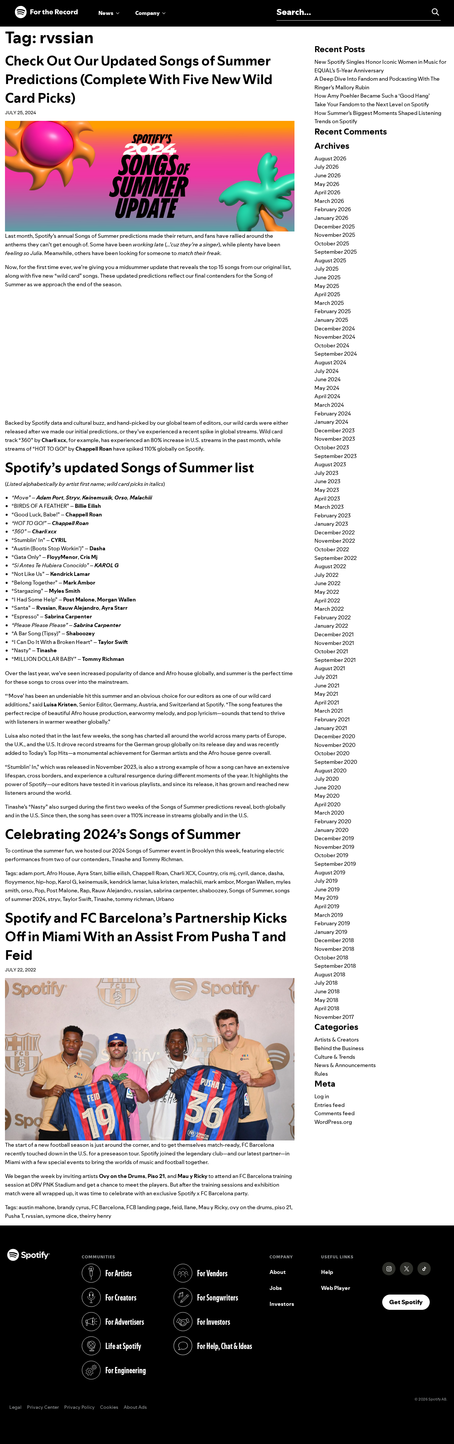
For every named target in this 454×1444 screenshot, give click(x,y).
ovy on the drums (251, 1207)
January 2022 (331, 625)
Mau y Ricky (212, 1207)
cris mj (227, 873)
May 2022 (326, 591)
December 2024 (334, 328)
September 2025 (335, 251)
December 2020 (334, 736)
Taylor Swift (76, 899)
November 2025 (334, 234)
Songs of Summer (251, 890)
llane (190, 1207)
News (105, 13)
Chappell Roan (150, 873)
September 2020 (335, 762)
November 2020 (335, 745)
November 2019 (334, 847)
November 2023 (334, 438)
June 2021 (326, 685)
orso (26, 890)
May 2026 (326, 184)
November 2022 (334, 540)
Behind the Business (339, 1048)
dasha (275, 873)
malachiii (191, 881)
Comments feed (334, 1113)
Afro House (61, 873)
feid (177, 1207)
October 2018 (331, 957)
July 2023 (326, 473)
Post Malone (62, 890)
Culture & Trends (334, 1056)
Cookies (109, 1407)
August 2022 (330, 566)
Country (207, 873)
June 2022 (327, 583)
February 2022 (332, 617)
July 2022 (326, 575)
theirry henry (95, 1215)
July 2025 (326, 268)
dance (258, 873)
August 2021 (329, 668)
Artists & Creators (336, 1039)
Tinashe (103, 899)
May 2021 (326, 693)
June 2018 (327, 991)
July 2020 (326, 778)
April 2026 (327, 192)
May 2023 (326, 490)
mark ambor (219, 881)
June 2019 (327, 889)
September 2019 (335, 863)
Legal (15, 1407)
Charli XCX (182, 873)
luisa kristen (163, 881)
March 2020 (329, 812)
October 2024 (331, 345)
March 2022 (329, 608)
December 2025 (334, 226)
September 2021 (335, 660)
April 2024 (327, 396)
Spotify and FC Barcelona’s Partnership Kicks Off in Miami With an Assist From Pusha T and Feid (146, 936)
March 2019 (328, 915)
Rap (84, 890)
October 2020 (332, 753)
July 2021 (325, 676)
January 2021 (330, 728)
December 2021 (334, 634)
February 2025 (332, 311)
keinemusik (93, 881)
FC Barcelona (107, 1207)
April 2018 (326, 1008)
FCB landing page (148, 1207)
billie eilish (117, 873)
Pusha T (14, 1215)
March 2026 (329, 201)
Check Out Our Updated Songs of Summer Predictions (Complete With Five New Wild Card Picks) (139, 79)
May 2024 (326, 388)
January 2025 (331, 319)
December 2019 (334, 838)
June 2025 (327, 277)
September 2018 (335, 965)
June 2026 (327, 175)
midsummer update (143, 267)
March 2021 (328, 710)
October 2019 (331, 855)
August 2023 (330, 464)
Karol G (67, 881)
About (278, 1272)
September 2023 (335, 456)
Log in (321, 1096)
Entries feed (329, 1105)
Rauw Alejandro (111, 890)
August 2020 (330, 770)
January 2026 (331, 218)
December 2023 (334, 430)
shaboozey (213, 890)
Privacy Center (43, 1407)
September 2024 (335, 353)
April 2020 (327, 804)
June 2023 (327, 481)
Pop (39, 890)
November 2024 (334, 336)
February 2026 (332, 209)
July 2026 (326, 166)
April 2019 (326, 906)
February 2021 (332, 719)
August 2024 (330, 362)
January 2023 (331, 523)
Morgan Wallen (255, 881)
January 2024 (331, 421)
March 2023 (329, 506)
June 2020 (327, 787)
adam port (31, 873)
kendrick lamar (128, 881)
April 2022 (327, 600)
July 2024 (326, 371)
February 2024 (332, 413)
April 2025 (327, 294)
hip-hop (46, 881)
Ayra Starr (89, 873)
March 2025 (329, 303)
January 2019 (330, 932)
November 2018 (334, 948)
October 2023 (331, 447)
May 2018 (326, 1000)
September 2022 (335, 558)
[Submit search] (432, 12)
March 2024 (329, 404)
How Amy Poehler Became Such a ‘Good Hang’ (372, 95)
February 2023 (332, 515)
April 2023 (327, 498)
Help (327, 1272)
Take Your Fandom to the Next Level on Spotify (371, 104)
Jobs (276, 1288)
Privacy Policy (79, 1407)
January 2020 (331, 830)
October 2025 (331, 243)
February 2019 (332, 923)
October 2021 (331, 651)
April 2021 (326, 702)
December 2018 (334, 940)
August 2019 (329, 872)
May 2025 (326, 286)
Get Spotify (409, 1302)
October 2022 (331, 549)
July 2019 (326, 880)
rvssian (142, 890)
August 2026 (330, 158)
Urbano (165, 899)
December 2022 (334, 532)
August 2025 (330, 260)
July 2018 (326, 982)
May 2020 (327, 795)
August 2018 (329, 974)
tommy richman (134, 899)
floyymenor (19, 881)
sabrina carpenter (175, 890)
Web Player (335, 1288)
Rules (321, 1073)
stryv (54, 899)
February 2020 (332, 821)
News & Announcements (345, 1065)
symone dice (61, 1215)
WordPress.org (333, 1122)
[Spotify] (46, 12)
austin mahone (37, 1207)
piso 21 (283, 1207)
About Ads (135, 1407)
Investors (282, 1304)
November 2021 (334, 643)
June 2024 (327, 379)
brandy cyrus (73, 1207)
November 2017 (334, 1017)
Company (147, 13)
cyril (243, 873)
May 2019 (326, 897)
